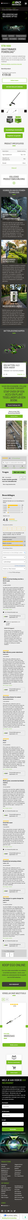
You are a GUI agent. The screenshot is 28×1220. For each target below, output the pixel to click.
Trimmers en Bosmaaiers (18, 1173)
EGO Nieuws (18, 1191)
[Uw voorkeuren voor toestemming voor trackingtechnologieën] (25, 1217)
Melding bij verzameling (9, 1218)
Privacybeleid (14, 1134)
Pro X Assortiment (19, 1176)
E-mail (4, 1120)
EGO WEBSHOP (14, 984)
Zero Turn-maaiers (5, 1176)
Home (3, 8)
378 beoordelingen (16, 458)
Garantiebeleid (18, 1195)
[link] (5, 458)
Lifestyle (3, 1166)
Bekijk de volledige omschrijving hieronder (11, 64)
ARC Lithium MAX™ (6, 1188)
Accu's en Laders (5, 1168)
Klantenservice (18, 1199)
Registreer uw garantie (14, 136)
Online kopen (14, 80)
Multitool (17, 1168)
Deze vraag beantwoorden (9, 484)
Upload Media (14, 416)
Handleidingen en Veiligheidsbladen (19, 1186)
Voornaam (5, 1103)
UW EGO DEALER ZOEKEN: (14, 87)
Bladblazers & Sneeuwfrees (4, 1171)
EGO (16, 3)
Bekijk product (14, 1045)
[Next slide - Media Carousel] (25, 433)
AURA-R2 (3, 1186)
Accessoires (4, 1164)
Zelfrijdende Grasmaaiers (4, 1178)
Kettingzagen (18, 1166)
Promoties (17, 1189)
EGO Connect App (19, 1197)
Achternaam (5, 1111)
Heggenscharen (18, 1164)
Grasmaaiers (4, 1174)
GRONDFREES (10, 1036)
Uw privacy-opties (11, 1215)
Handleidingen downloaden (14, 130)
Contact (3, 1193)
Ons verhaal (4, 1195)
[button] (23, 478)
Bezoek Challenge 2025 (14, 405)
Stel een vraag (19, 472)
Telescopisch (18, 1170)
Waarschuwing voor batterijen (6, 1190)
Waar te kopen (4, 1197)
